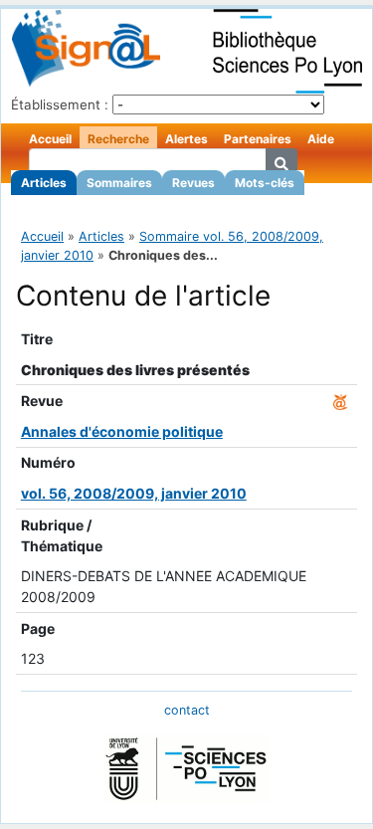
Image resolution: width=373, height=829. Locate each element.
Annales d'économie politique (122, 431)
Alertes (186, 138)
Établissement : (59, 104)
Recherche (118, 138)
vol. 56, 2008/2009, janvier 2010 (134, 493)
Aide (320, 138)
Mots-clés (264, 182)
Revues (193, 182)
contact (187, 710)
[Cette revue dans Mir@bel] (340, 400)
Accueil (50, 138)
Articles (44, 182)
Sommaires (119, 182)
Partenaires (257, 138)
